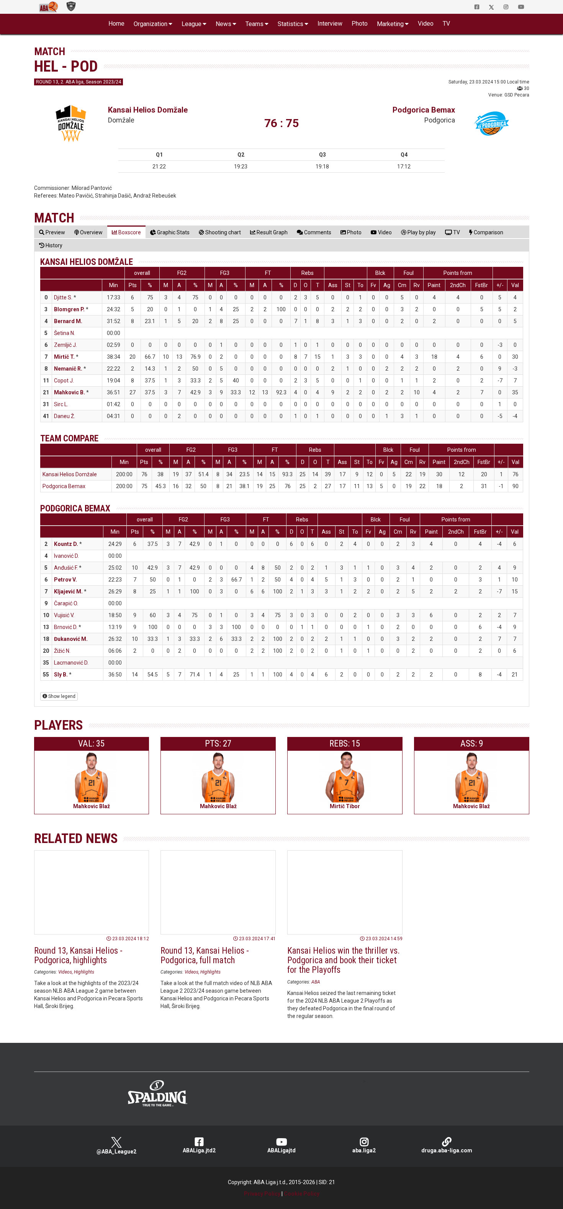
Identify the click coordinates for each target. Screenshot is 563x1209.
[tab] (52, 232)
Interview (330, 23)
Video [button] (426, 23)
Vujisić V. (64, 615)
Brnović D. (65, 627)
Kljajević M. (68, 591)
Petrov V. (65, 580)
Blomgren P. (69, 309)
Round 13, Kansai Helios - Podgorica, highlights (78, 956)
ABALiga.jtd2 (199, 1150)
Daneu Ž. (64, 416)
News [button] (223, 24)
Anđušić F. (66, 568)
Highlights (84, 972)
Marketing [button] (390, 24)
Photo (360, 23)
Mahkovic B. (69, 392)
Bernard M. (68, 321)
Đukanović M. (71, 639)
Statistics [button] (290, 24)
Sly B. (61, 674)
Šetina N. (64, 333)
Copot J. (64, 380)
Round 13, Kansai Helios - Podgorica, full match (204, 956)
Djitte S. (63, 297)
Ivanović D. (66, 556)
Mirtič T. (64, 357)
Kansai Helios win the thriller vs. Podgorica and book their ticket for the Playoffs (343, 960)
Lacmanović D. (71, 663)
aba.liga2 (364, 1150)
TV (446, 23)
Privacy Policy (262, 1194)
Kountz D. (66, 544)
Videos (65, 972)
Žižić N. (62, 651)
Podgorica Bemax (424, 109)
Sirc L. (61, 404)
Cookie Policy (301, 1194)
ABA (315, 982)
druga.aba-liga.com (446, 1150)
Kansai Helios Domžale (148, 109)
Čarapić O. (66, 603)
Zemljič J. (65, 345)
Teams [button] (254, 24)
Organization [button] (150, 24)
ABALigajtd (281, 1150)
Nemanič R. (68, 369)
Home (116, 23)
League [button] (191, 24)
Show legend (61, 696)
